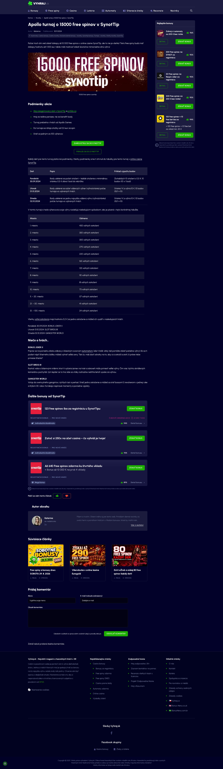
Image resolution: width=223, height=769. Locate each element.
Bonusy (34, 10)
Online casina (98, 693)
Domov (30, 18)
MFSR (41, 682)
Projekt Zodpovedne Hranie (142, 681)
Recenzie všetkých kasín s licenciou (142, 674)
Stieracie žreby (135, 10)
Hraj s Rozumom (138, 686)
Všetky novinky (111, 36)
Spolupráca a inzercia (178, 678)
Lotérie (91, 10)
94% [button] (125, 423)
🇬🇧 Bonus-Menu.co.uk (178, 706)
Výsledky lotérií (99, 698)
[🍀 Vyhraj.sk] (38, 3)
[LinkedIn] (45, 524)
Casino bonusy (43, 36)
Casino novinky (54, 36)
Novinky (174, 10)
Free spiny (53, 10)
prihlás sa (72, 111)
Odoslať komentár (115, 634)
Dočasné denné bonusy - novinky (71, 36)
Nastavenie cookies (40, 689)
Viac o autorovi (137, 525)
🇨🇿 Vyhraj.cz (174, 701)
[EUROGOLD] (160, 54)
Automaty (110, 10)
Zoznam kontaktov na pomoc (143, 668)
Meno (30, 596)
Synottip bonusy (88, 36)
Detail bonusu (136, 423)
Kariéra (172, 673)
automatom (87, 351)
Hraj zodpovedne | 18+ (140, 663)
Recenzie (158, 10)
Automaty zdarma (101, 689)
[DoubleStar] (160, 76)
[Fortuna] (160, 118)
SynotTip (120, 36)
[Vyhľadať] (191, 10)
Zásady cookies (175, 696)
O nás (171, 663)
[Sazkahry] (160, 98)
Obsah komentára (35, 607)
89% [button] (125, 482)
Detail (162, 41)
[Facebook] (111, 733)
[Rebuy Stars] (160, 33)
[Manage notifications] (5, 764)
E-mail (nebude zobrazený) (91, 596)
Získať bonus (135, 408)
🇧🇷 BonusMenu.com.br (178, 710)
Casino (73, 10)
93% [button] (125, 453)
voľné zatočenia (42, 319)
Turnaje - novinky (100, 36)
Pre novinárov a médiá (178, 683)
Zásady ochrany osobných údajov (180, 689)
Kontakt (172, 668)
